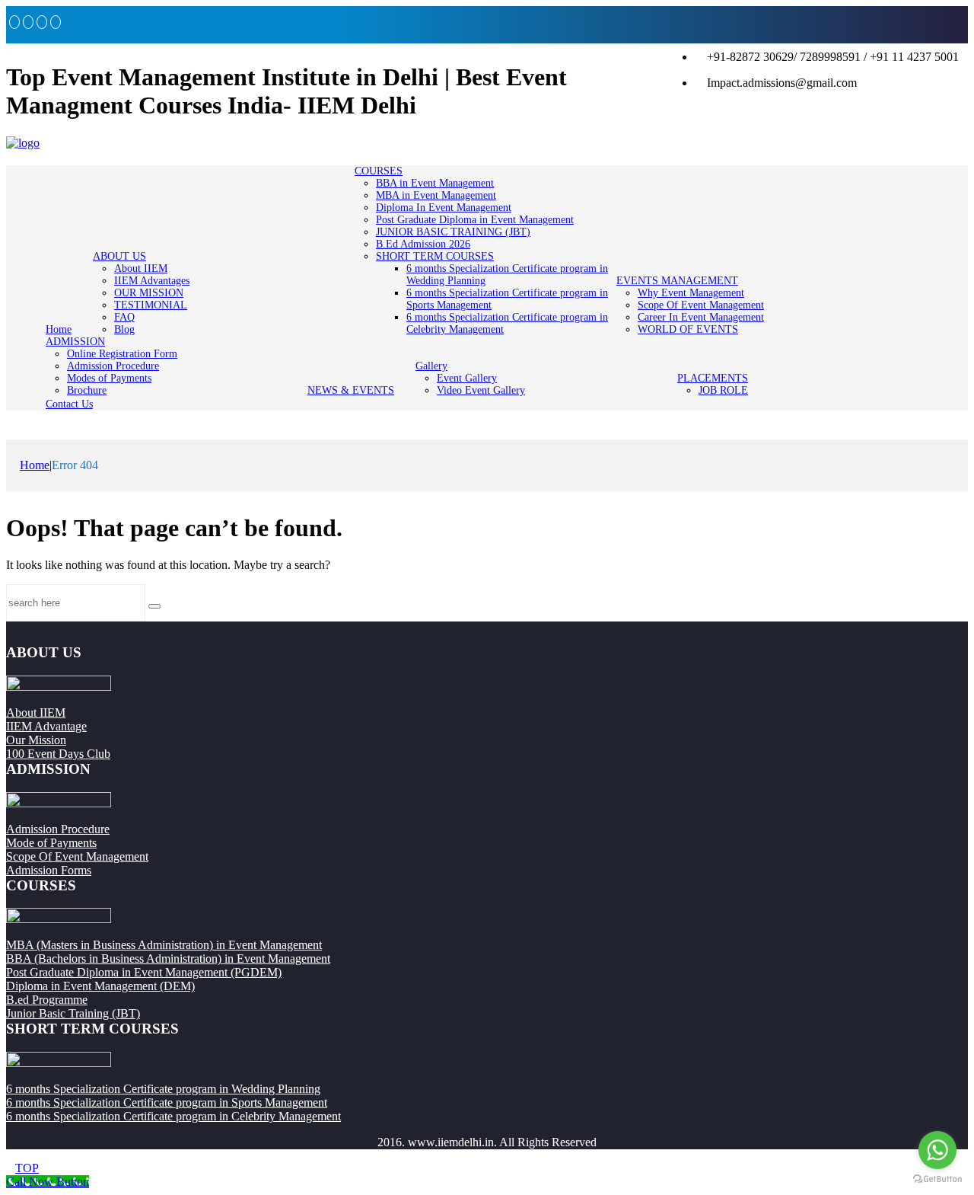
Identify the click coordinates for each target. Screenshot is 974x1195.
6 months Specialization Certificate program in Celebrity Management (173, 1116)
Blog (124, 329)
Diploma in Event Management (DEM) (100, 985)
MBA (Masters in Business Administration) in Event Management (164, 944)
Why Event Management (691, 293)
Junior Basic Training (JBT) (73, 1013)
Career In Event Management (701, 317)
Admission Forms (48, 870)
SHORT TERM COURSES (435, 256)
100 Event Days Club (58, 753)
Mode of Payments (51, 842)
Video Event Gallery (481, 390)
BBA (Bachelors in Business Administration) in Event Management (168, 958)
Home (59, 329)
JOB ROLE (723, 390)
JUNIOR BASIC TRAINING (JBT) (453, 232)
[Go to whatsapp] (937, 1150)
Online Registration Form (122, 353)
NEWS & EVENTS (350, 390)
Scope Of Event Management (701, 305)
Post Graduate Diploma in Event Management (475, 219)
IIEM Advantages (151, 280)
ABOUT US (119, 256)
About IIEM (140, 268)
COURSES (379, 171)
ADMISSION (75, 341)
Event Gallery (467, 378)
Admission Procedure (113, 366)
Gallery (431, 366)
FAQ (124, 317)
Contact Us (69, 404)
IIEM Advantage (46, 726)
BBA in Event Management (435, 183)
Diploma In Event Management (443, 207)
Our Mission (36, 739)
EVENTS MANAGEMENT (677, 280)
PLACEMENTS (712, 378)
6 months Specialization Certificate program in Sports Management (166, 1102)
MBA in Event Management (436, 195)
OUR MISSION (148, 293)
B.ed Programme (47, 999)
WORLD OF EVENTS (688, 329)
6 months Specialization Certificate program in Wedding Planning (163, 1088)
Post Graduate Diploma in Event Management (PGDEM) (144, 972)
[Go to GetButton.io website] (937, 1179)
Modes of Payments (109, 378)
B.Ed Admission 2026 (423, 244)
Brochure (87, 390)
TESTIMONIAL (150, 305)
